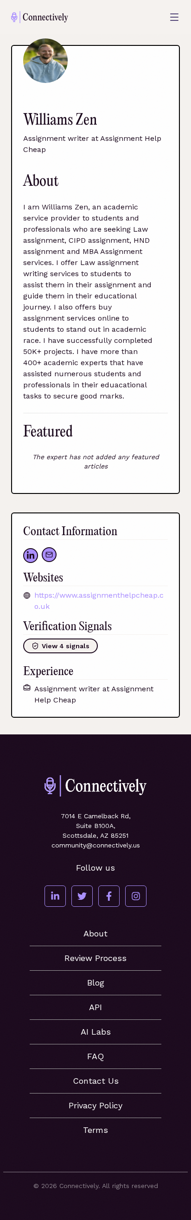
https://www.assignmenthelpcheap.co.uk (99, 601)
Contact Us (96, 1081)
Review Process (95, 958)
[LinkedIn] (55, 896)
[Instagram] (135, 896)
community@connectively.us (95, 845)
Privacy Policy (95, 1105)
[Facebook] (109, 896)
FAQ (95, 1056)
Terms (95, 1130)
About (95, 933)
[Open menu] (174, 17)
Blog (95, 982)
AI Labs (96, 1032)
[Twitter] (82, 896)
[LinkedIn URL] (30, 555)
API (95, 1007)
